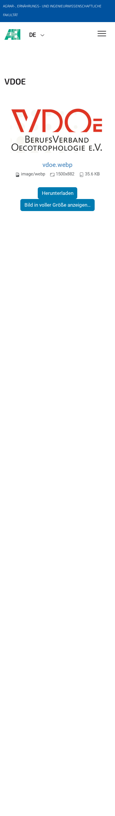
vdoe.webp (57, 164)
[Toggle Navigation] (102, 34)
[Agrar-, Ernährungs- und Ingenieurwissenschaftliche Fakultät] (12, 34)
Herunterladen (57, 193)
